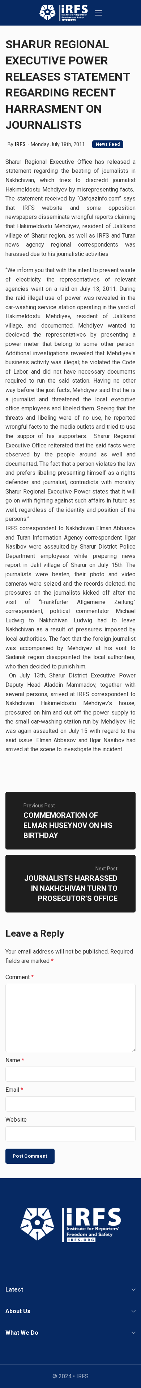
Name (14, 1060)
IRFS (20, 144)
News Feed (108, 144)
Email (14, 1089)
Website (16, 1119)
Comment (19, 977)
